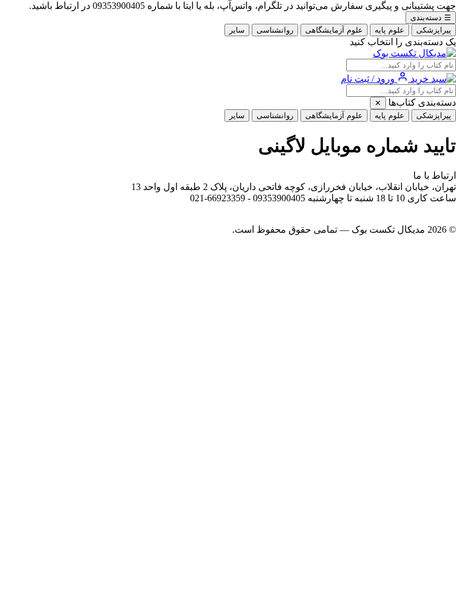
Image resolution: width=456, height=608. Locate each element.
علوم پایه (389, 30)
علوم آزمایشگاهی (334, 30)
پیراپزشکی (433, 30)
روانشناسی (274, 30)
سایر (237, 30)
